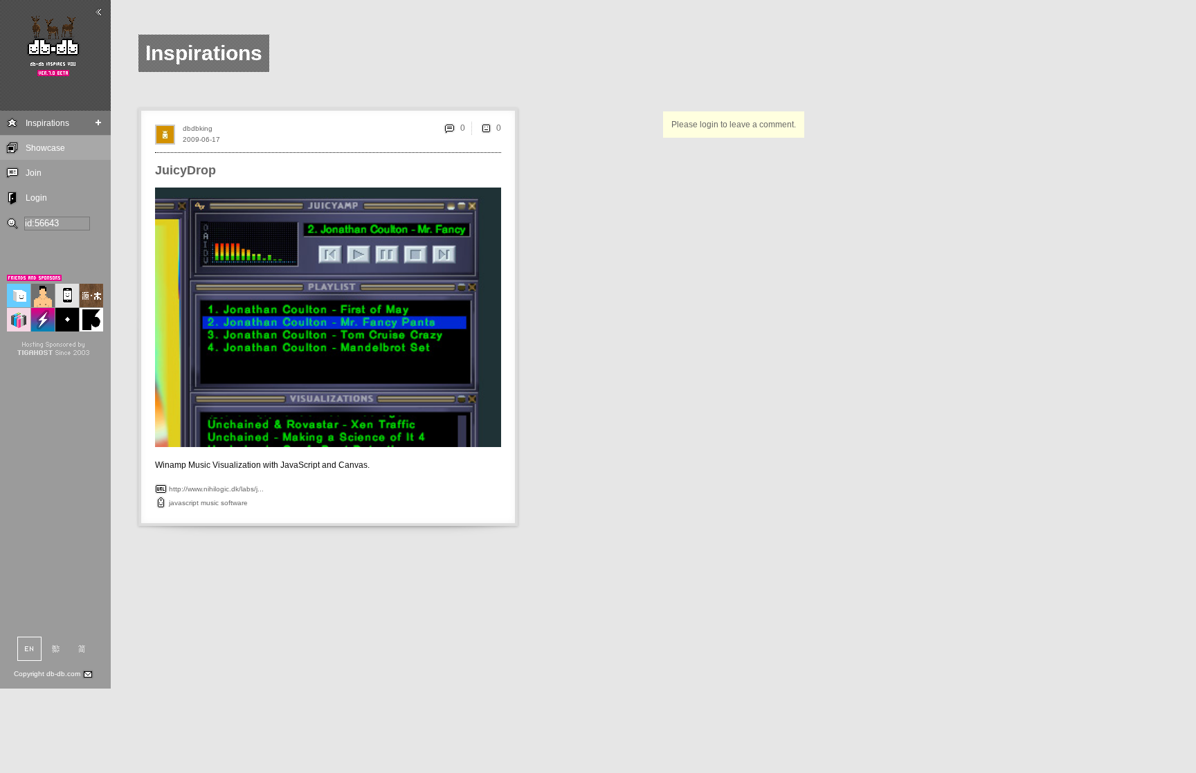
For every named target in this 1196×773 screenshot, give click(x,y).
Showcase (45, 148)
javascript (184, 503)
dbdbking (197, 128)
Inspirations (47, 123)
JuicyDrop (185, 170)
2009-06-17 (201, 139)
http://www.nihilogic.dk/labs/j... (216, 489)
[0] (486, 128)
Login (36, 198)
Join (34, 173)
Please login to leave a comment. (733, 124)
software (234, 503)
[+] (99, 123)
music (210, 503)
